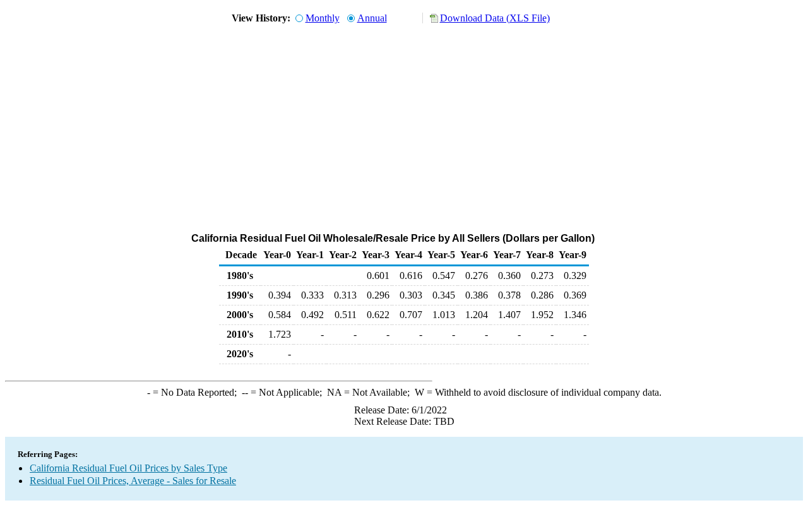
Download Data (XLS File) (495, 18)
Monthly (323, 18)
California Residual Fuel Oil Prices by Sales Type (128, 468)
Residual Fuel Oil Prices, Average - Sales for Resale (133, 480)
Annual (372, 18)
